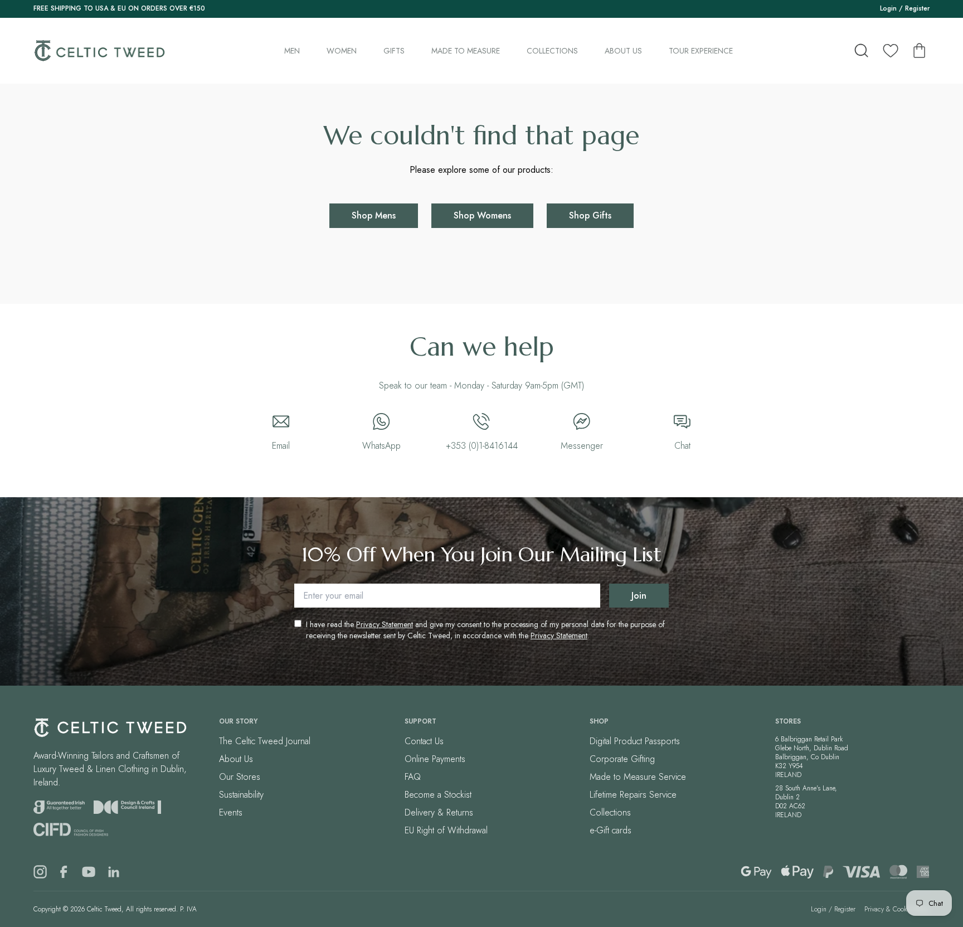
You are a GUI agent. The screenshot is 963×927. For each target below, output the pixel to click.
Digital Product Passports (635, 741)
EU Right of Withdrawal (446, 830)
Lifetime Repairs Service (633, 794)
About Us (623, 50)
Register (917, 8)
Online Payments (435, 759)
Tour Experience (701, 50)
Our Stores (239, 776)
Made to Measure (465, 50)
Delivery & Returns (439, 812)
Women (342, 50)
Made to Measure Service (638, 776)
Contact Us (424, 741)
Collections (552, 50)
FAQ (413, 776)
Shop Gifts (590, 215)
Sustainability (241, 794)
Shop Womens (482, 215)
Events (230, 812)
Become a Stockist (438, 794)
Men (292, 50)
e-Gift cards (610, 830)
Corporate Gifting (622, 759)
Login (888, 8)
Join (638, 595)
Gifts (394, 50)
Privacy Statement (384, 624)
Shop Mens (374, 215)
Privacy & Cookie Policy (897, 909)
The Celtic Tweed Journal (264, 741)
